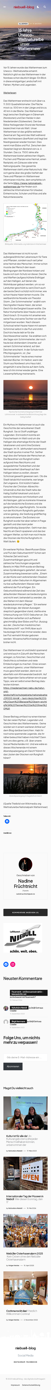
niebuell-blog (24, 7)
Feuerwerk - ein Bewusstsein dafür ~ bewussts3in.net (27, 992)
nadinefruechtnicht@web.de (25, 894)
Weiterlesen (9, 92)
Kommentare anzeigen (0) (25, 912)
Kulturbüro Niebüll (19, 1007)
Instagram (19, 1362)
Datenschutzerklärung (31, 1385)
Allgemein (23, 24)
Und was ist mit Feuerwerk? (24, 997)
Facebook (31, 1362)
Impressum (15, 1385)
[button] (4, 7)
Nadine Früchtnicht (25, 883)
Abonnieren (13, 1066)
